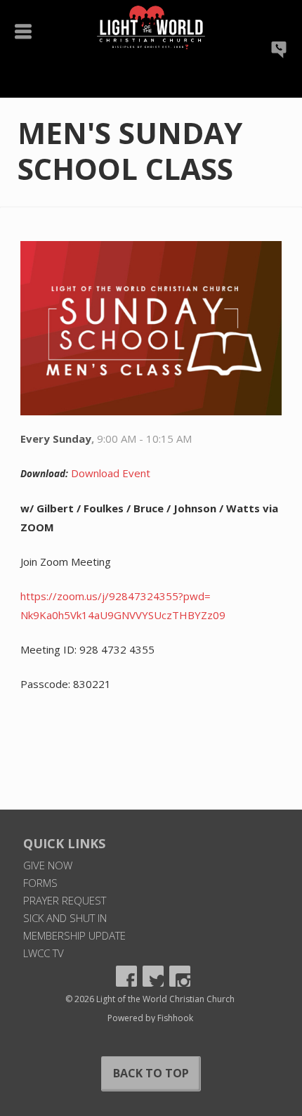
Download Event (110, 473)
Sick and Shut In (65, 918)
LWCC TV (43, 953)
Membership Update (74, 935)
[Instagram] (179, 976)
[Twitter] (153, 976)
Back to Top (151, 1073)
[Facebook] (126, 976)
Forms (40, 883)
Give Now (47, 865)
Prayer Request (64, 900)
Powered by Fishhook (150, 1018)
